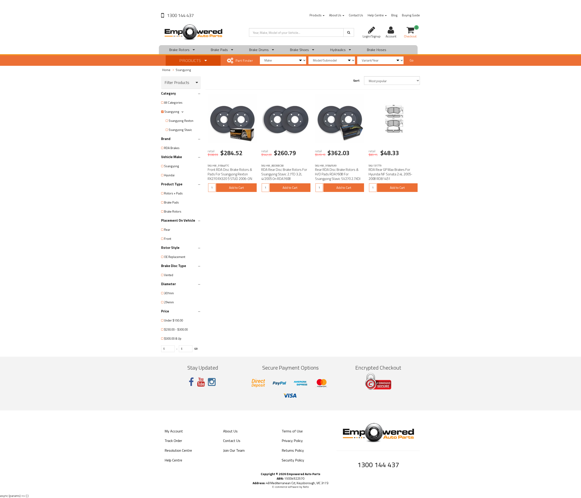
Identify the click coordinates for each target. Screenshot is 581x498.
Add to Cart (236, 187)
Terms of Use (292, 431)
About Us (335, 15)
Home (166, 69)
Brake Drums (259, 49)
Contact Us (356, 15)
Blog (394, 15)
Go (412, 60)
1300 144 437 (180, 15)
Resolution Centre (178, 450)
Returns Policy (293, 450)
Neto (306, 487)
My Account (174, 431)
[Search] (348, 32)
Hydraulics (338, 49)
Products (316, 15)
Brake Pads (220, 49)
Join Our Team (234, 450)
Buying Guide (411, 15)
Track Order (173, 440)
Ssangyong (183, 69)
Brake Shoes (300, 49)
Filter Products (177, 83)
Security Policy (293, 460)
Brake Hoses (376, 49)
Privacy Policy (292, 440)
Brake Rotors (179, 49)
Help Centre (376, 15)
